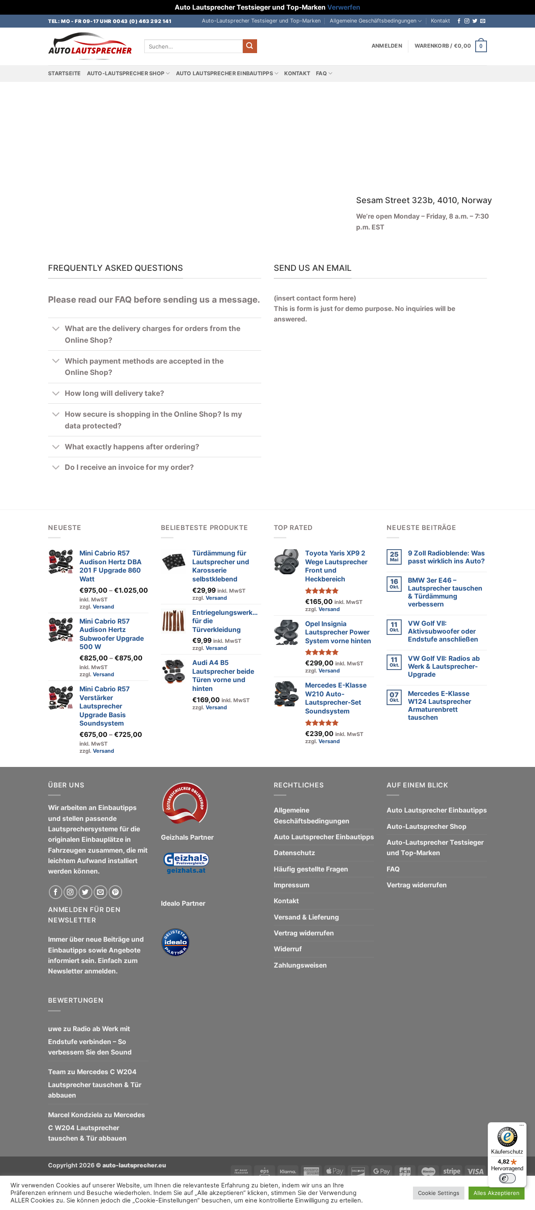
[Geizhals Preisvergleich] (186, 870)
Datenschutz (294, 853)
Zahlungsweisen (300, 965)
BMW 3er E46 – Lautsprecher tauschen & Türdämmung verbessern (445, 592)
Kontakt (440, 21)
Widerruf (288, 949)
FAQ (321, 73)
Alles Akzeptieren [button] (497, 1193)
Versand (103, 607)
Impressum (291, 885)
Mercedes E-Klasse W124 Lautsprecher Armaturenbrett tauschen (439, 705)
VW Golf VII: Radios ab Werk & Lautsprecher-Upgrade (444, 666)
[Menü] (522, 1127)
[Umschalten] (56, 329)
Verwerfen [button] (343, 7)
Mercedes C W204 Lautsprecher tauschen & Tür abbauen (94, 1084)
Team (57, 1072)
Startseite (64, 73)
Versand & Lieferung (306, 917)
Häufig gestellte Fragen (311, 869)
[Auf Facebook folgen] (458, 21)
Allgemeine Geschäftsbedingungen (373, 21)
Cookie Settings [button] (438, 1193)
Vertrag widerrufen (304, 933)
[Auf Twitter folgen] (474, 21)
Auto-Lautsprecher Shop (126, 73)
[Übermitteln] (250, 46)
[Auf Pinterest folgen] (115, 892)
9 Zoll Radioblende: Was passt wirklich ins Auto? (446, 557)
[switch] (507, 1178)
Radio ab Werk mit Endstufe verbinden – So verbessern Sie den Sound (90, 1041)
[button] (387, 46)
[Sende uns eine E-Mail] (482, 21)
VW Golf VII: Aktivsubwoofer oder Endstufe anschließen (443, 631)
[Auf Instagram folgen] (466, 21)
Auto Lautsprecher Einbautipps (224, 73)
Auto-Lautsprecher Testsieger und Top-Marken (261, 21)
